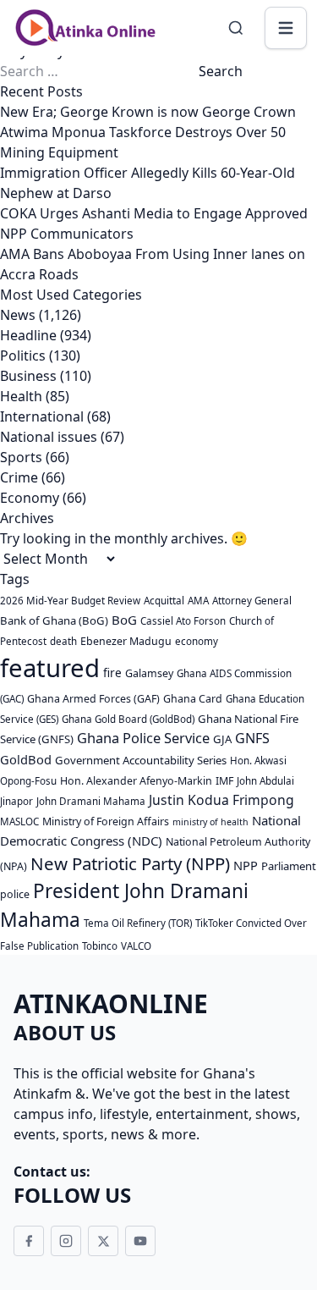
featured (50, 668)
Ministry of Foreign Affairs (105, 821)
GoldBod (26, 759)
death (63, 641)
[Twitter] (103, 1241)
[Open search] (236, 28)
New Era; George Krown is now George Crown (148, 111)
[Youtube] (140, 1241)
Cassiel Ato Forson (183, 621)
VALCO (136, 946)
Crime (19, 477)
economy (196, 641)
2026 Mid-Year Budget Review (70, 600)
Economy (29, 497)
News (18, 315)
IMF (224, 781)
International (42, 416)
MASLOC (19, 821)
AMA (198, 600)
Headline (28, 335)
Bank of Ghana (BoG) (54, 620)
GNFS (252, 738)
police (15, 894)
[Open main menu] (286, 28)
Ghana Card (192, 699)
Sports (21, 457)
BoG (124, 619)
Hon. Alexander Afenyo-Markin (136, 781)
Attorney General (252, 600)
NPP (245, 865)
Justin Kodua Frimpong (221, 800)
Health (21, 396)
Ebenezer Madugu (126, 641)
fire (112, 672)
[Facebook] (29, 1241)
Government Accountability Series (141, 760)
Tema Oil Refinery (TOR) (138, 923)
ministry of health (210, 822)
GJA (222, 739)
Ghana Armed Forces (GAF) (93, 699)
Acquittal (164, 600)
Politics (23, 355)
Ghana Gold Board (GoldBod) (128, 719)
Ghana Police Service (143, 737)
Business (28, 376)
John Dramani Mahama (90, 801)
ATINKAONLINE (111, 1003)
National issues (48, 436)
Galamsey (149, 673)
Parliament (288, 866)
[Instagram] (66, 1241)
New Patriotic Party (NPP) (130, 863)
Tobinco (100, 946)
